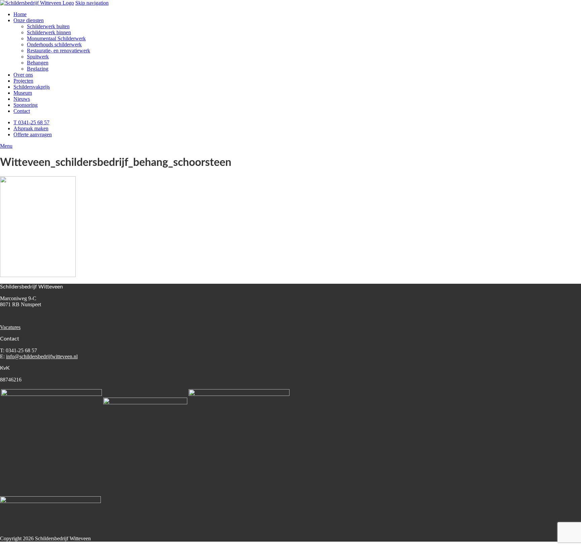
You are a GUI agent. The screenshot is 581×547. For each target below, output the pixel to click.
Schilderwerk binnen (49, 32)
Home (20, 14)
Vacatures (10, 327)
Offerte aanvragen (32, 134)
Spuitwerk (38, 56)
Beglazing (37, 69)
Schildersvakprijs (31, 87)
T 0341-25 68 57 (31, 122)
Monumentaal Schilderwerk (56, 38)
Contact (21, 111)
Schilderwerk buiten (48, 26)
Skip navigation (92, 3)
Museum (22, 93)
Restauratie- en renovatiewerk (58, 50)
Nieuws (21, 99)
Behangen (37, 62)
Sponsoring (25, 105)
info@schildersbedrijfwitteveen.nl (42, 356)
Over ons (23, 75)
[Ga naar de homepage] (37, 3)
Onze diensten (28, 20)
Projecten (23, 81)
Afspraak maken (30, 128)
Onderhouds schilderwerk (54, 44)
